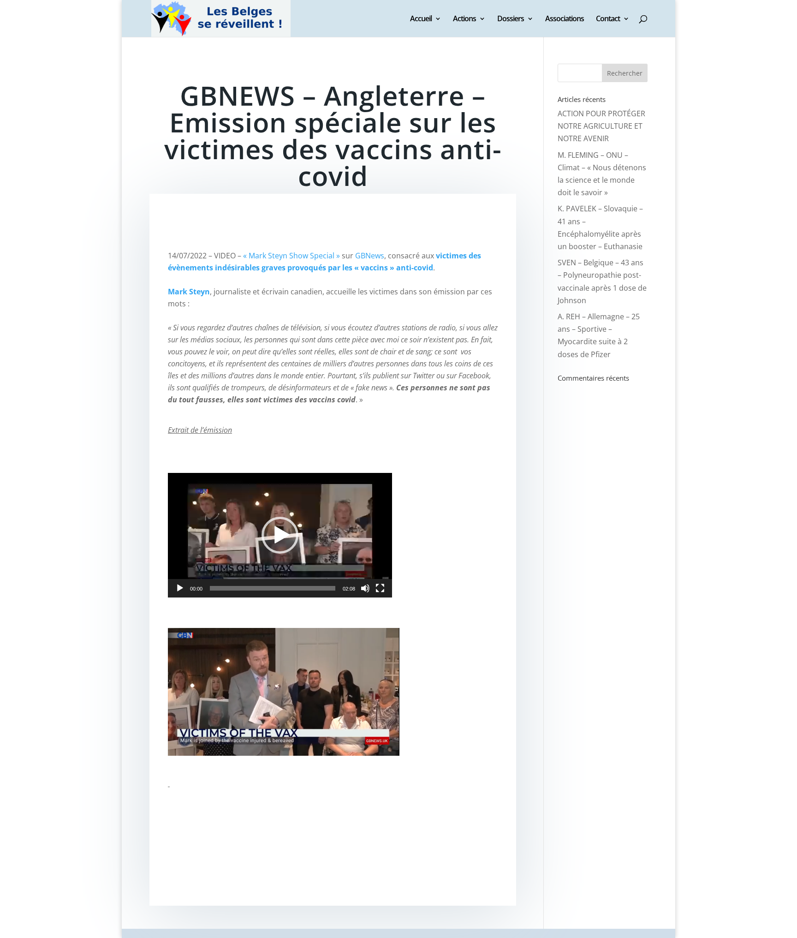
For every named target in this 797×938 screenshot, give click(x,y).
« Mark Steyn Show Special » (291, 256)
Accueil (421, 19)
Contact (608, 19)
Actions (464, 19)
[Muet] (365, 588)
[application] (280, 535)
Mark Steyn (189, 292)
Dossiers (510, 19)
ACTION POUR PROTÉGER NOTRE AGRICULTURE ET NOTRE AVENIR (601, 125)
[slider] (272, 588)
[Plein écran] (380, 588)
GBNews (369, 256)
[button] (280, 535)
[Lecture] (179, 588)
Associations (564, 19)
